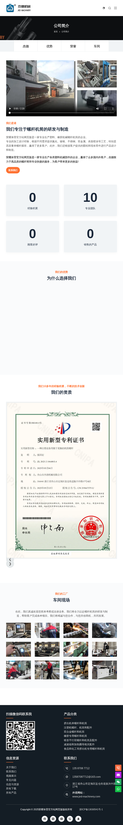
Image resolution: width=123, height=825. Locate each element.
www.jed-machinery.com (86, 796)
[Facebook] (45, 819)
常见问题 (11, 780)
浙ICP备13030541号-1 (91, 809)
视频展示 (11, 775)
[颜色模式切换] (103, 8)
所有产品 (11, 792)
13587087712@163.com (86, 776)
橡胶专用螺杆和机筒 (75, 736)
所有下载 (11, 788)
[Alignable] (70, 819)
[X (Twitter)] (53, 819)
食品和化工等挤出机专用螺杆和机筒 (84, 748)
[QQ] (78, 819)
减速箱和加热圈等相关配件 (79, 744)
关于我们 (11, 767)
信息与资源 (12, 784)
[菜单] (115, 8)
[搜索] (109, 8)
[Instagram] (61, 819)
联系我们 (11, 771)
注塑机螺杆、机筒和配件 (78, 727)
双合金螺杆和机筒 (74, 731)
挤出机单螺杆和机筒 (75, 723)
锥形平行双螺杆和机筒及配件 (80, 740)
